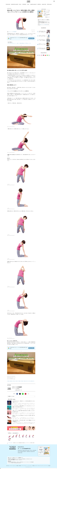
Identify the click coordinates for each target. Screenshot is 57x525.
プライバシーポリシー (24, 465)
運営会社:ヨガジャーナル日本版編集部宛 (43, 24)
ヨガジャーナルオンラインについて (39, 465)
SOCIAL (20, 4)
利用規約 (20, 465)
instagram (41, 55)
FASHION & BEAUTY (33, 4)
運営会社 (34, 465)
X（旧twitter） (20, 394)
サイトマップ (45, 465)
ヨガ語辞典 (49, 465)
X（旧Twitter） (20, 448)
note (43, 55)
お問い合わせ (7, 465)
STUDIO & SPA (49, 4)
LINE (23, 394)
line (47, 55)
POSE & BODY (8, 4)
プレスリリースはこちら (13, 465)
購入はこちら (40, 454)
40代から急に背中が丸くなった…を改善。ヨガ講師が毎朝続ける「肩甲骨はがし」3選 (19, 43)
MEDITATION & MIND (14, 4)
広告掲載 (17, 465)
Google (49, 55)
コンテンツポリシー (29, 465)
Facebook (17, 394)
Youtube (45, 55)
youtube (26, 448)
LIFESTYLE (39, 4)
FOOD (28, 4)
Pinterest (25, 394)
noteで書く (28, 394)
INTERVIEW (24, 4)
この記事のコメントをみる (11, 396)
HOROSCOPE (44, 4)
